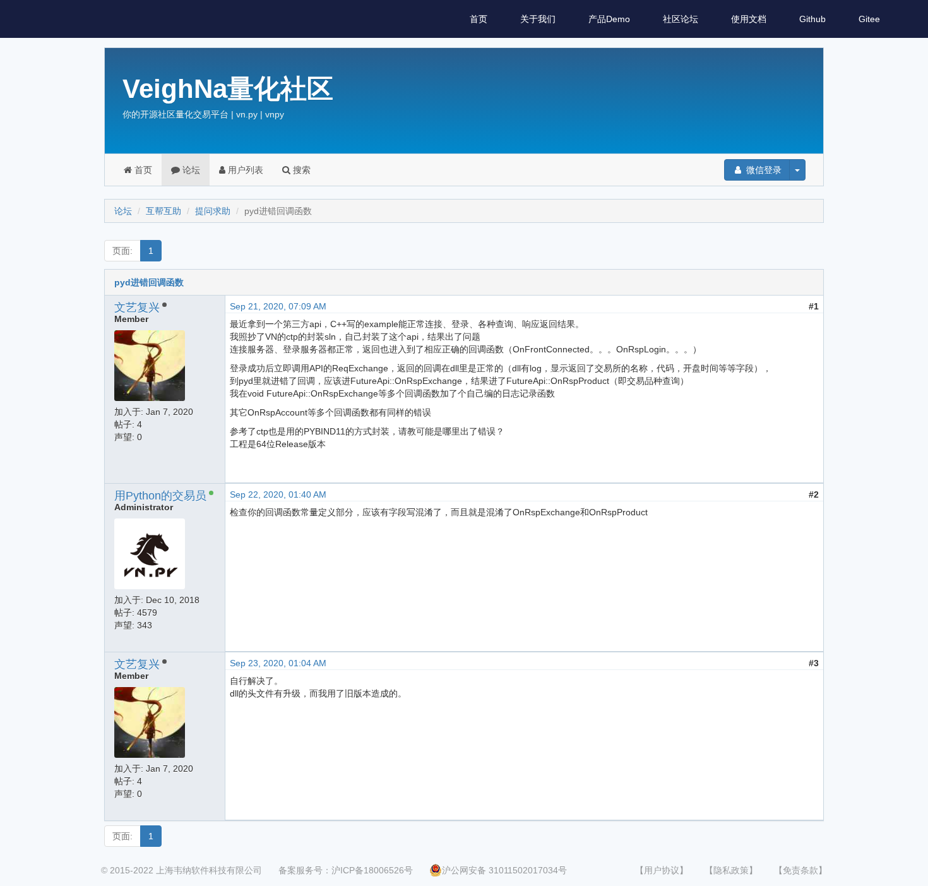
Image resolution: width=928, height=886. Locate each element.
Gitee (869, 19)
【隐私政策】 (731, 870)
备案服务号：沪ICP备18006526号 (345, 870)
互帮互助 (163, 211)
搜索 (300, 170)
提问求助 (212, 211)
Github (812, 19)
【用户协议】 (661, 870)
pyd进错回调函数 (149, 282)
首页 (478, 19)
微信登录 (763, 170)
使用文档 (748, 19)
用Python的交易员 (160, 495)
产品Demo (609, 19)
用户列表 (244, 170)
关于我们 (538, 19)
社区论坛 (680, 19)
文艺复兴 (137, 307)
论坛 (190, 170)
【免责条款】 (800, 870)
